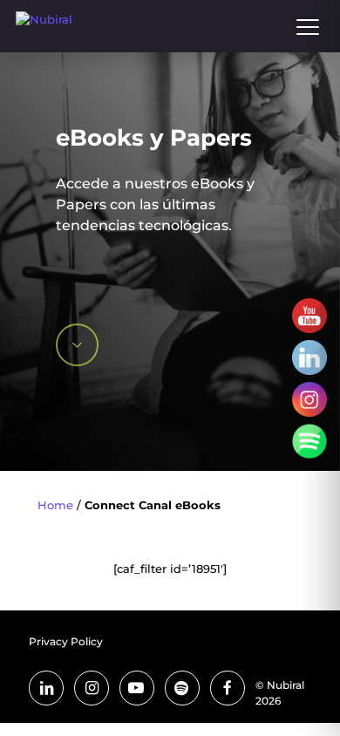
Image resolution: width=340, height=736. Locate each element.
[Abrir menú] (307, 26)
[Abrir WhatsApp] (296, 692)
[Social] (309, 315)
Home (55, 505)
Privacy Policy (66, 641)
